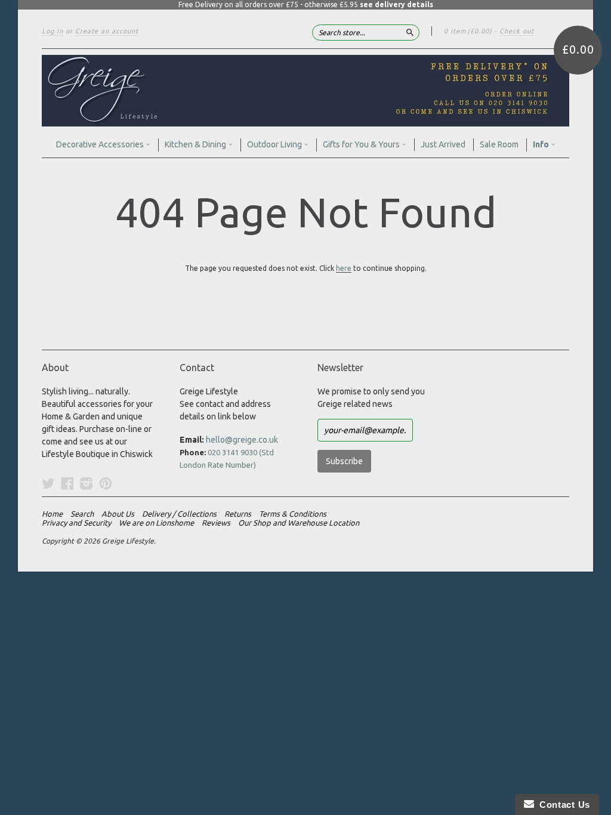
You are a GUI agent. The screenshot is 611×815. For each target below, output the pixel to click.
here (343, 268)
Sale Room (499, 144)
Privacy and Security (76, 522)
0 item (468, 31)
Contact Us (562, 804)
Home (52, 514)
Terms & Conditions (292, 514)
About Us (117, 514)
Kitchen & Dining (196, 144)
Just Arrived (443, 144)
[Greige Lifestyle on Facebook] (67, 483)
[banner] (305, 90)
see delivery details (396, 4)
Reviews (216, 522)
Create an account (106, 31)
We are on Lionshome (156, 522)
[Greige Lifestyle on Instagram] (86, 483)
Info (542, 144)
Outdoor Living (275, 144)
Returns (237, 514)
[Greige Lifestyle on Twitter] (48, 483)
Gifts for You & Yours (362, 144)
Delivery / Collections (179, 514)
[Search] (409, 32)
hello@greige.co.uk (242, 439)
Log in (52, 31)
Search (82, 514)
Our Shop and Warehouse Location (298, 522)
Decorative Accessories (101, 144)
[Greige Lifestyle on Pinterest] (105, 483)
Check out (516, 31)
